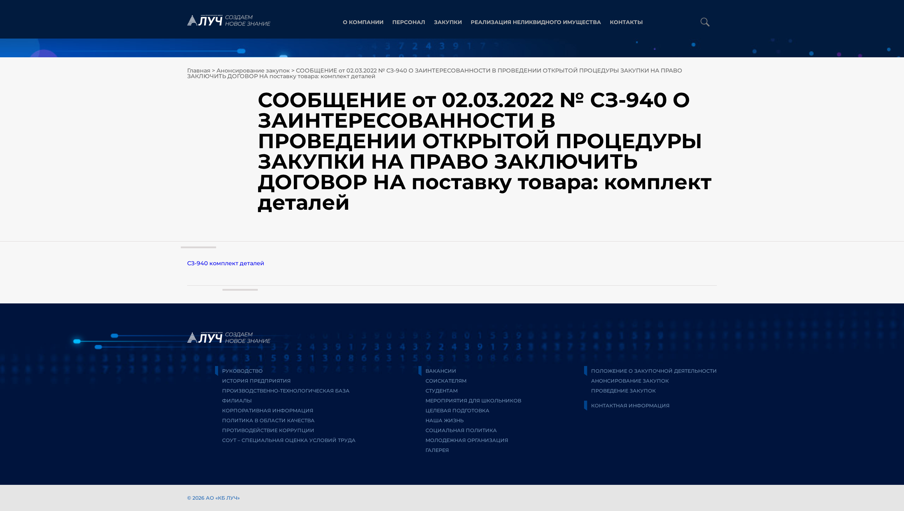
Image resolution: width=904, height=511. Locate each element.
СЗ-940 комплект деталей (225, 263)
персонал (408, 22)
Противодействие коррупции (268, 430)
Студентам (442, 391)
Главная (198, 70)
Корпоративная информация (267, 410)
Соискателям (446, 381)
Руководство (242, 371)
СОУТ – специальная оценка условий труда (289, 440)
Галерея (437, 450)
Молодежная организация (467, 440)
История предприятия (256, 381)
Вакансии (441, 371)
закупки (448, 22)
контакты (626, 22)
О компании (363, 22)
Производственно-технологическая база (286, 391)
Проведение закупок (623, 391)
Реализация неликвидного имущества (536, 22)
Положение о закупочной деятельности (654, 371)
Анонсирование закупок (253, 70)
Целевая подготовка (457, 410)
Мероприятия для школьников (473, 400)
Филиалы (237, 400)
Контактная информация (630, 405)
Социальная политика (461, 430)
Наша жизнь (445, 420)
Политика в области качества (268, 420)
